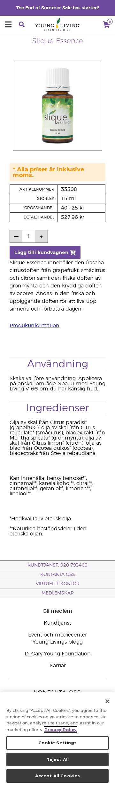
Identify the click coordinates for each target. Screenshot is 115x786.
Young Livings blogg (58, 642)
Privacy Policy (60, 729)
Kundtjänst (57, 623)
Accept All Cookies (57, 775)
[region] (57, 739)
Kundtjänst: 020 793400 (57, 565)
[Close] (107, 701)
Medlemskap (57, 593)
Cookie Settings (57, 742)
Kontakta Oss (57, 574)
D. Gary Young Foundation (58, 653)
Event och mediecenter (57, 634)
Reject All (57, 759)
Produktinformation (34, 325)
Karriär (58, 665)
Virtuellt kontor (58, 584)
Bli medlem (57, 611)
